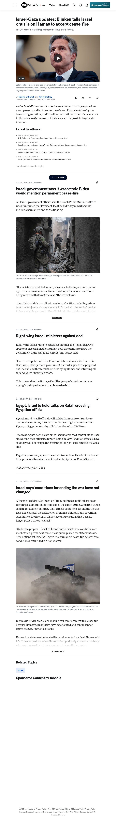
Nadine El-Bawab (27, 96)
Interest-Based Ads (26, 812)
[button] (15, 5)
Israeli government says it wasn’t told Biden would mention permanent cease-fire (52, 145)
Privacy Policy (41, 809)
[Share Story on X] (83, 98)
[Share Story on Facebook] (76, 98)
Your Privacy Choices (78, 812)
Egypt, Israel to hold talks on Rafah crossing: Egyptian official (44, 152)
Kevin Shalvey (45, 96)
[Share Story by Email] (90, 98)
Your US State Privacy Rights (59, 809)
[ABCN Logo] (29, 5)
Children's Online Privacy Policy (83, 809)
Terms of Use (63, 812)
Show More (57, 318)
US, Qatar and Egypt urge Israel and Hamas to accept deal (42, 138)
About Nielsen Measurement (46, 812)
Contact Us (91, 812)
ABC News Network (27, 809)
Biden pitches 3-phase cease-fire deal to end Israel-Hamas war (44, 159)
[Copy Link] (97, 98)
